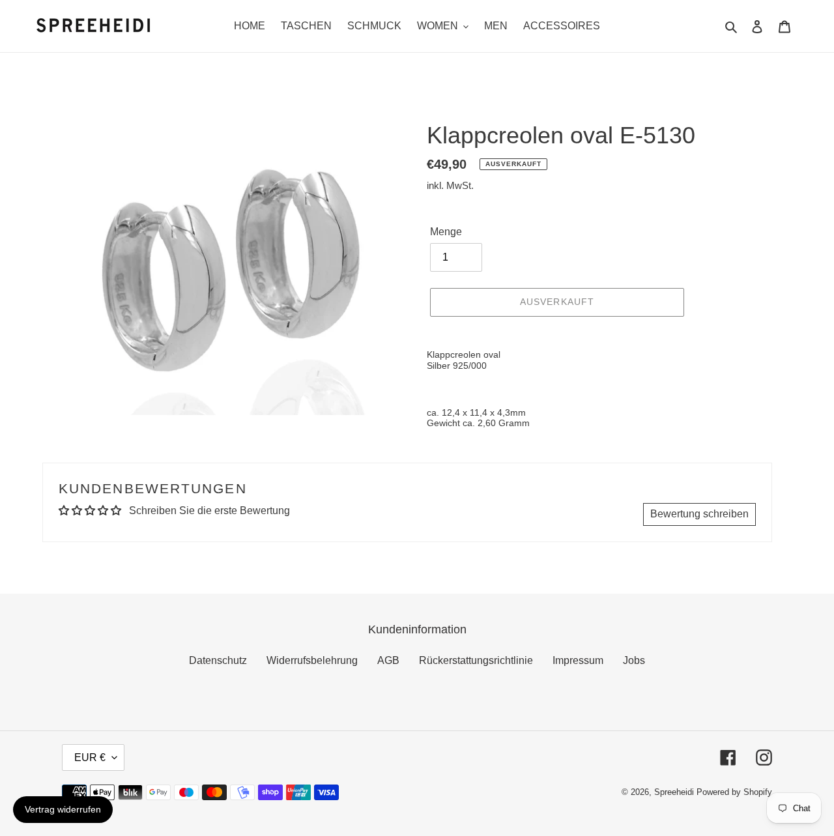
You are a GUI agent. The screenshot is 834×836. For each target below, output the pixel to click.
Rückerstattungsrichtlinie (476, 660)
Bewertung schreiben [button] (699, 513)
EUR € (90, 757)
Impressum (578, 660)
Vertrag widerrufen (63, 809)
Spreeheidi (674, 792)
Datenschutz (218, 660)
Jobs (634, 660)
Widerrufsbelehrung (312, 660)
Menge (446, 231)
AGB (388, 660)
